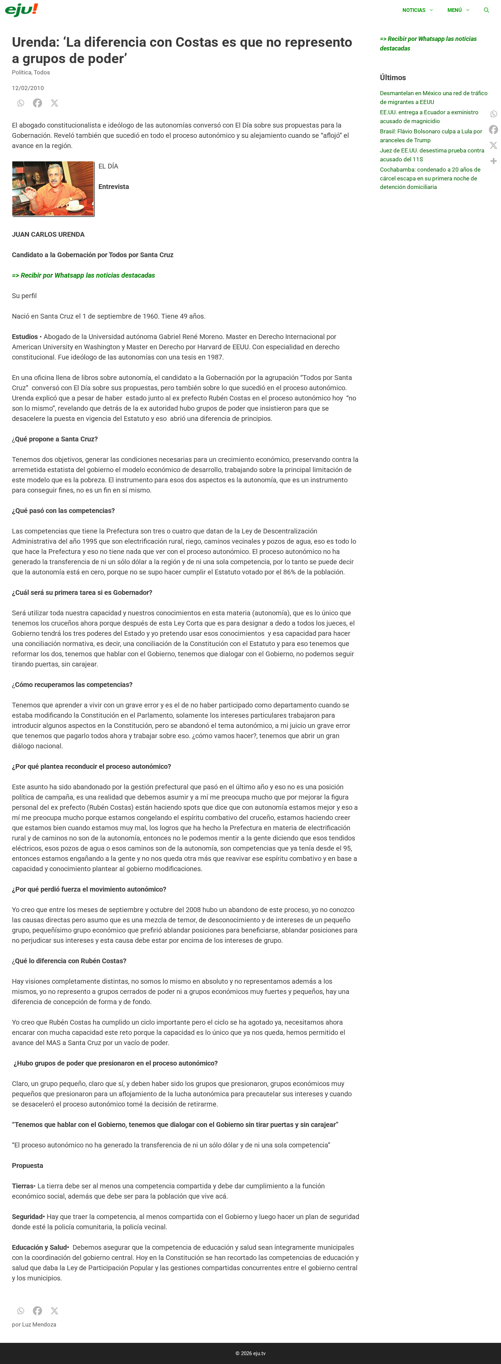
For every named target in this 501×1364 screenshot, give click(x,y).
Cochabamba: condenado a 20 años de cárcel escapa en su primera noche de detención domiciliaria (430, 178)
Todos (42, 72)
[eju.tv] (23, 10)
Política (21, 72)
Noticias (414, 10)
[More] (493, 161)
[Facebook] (37, 103)
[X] (54, 103)
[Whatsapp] (20, 103)
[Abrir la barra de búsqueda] (486, 10)
